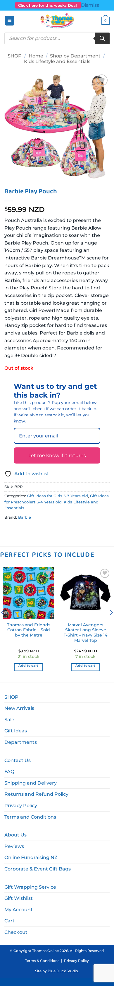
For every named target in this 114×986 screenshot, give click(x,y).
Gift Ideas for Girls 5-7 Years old (57, 496)
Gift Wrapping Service (30, 887)
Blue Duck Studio (63, 971)
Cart (9, 921)
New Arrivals (19, 708)
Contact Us (17, 760)
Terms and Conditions (30, 817)
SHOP (15, 56)
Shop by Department (75, 56)
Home (36, 56)
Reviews (14, 846)
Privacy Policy (20, 805)
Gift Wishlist (18, 898)
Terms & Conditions (42, 960)
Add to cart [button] (28, 665)
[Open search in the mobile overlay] (57, 38)
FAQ (9, 771)
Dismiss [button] (90, 5)
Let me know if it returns (57, 455)
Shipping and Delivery (30, 783)
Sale (9, 719)
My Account (18, 909)
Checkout (15, 932)
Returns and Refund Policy (36, 794)
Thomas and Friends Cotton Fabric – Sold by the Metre (28, 629)
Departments (20, 742)
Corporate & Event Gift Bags (37, 869)
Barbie (24, 517)
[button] (9, 21)
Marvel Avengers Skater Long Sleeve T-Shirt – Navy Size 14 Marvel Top (85, 632)
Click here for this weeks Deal (48, 5)
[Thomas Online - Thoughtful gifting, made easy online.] (57, 21)
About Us (15, 835)
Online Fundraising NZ (31, 857)
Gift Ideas (15, 731)
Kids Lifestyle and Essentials (57, 61)
